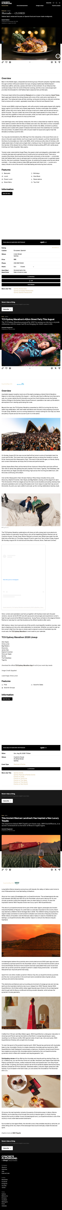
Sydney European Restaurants (23, 290)
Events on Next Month (21, 784)
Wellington (5, 1202)
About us (4, 1167)
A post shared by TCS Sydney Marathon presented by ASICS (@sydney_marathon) (24, 607)
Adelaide (4, 1206)
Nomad (28, 95)
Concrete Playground (7, 327)
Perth (3, 1204)
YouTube (4, 1185)
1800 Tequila (16, 1133)
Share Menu (8, 182)
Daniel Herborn (5, 19)
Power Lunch (8, 179)
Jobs (3, 1171)
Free (5, 685)
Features (6, 169)
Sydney (16, 256)
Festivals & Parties (19, 764)
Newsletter (5, 1179)
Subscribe (48, 2)
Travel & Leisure (56, 5)
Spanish (23, 250)
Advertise (4, 1169)
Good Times (55, 95)
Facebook (4, 1181)
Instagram (4, 1183)
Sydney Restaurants (20, 289)
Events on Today (19, 776)
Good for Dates (38, 685)
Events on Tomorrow (20, 778)
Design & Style (40, 5)
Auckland (4, 1200)
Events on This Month (21, 782)
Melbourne (5, 1196)
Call (32, 280)
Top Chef (36, 182)
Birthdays (36, 173)
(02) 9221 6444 (19, 263)
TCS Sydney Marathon (19, 631)
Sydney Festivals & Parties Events (24, 775)
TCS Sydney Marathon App (24, 665)
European (17, 250)
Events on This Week (20, 780)
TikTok (3, 1187)
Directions (31, 276)
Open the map (6, 193)
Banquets (7, 173)
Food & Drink (5, 5)
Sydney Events (18, 773)
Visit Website (31, 284)
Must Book (36, 176)
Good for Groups (9, 687)
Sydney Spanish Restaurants (23, 292)
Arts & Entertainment (22, 5)
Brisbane (4, 1198)
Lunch (6, 176)
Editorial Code (6, 1173)
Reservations (37, 179)
